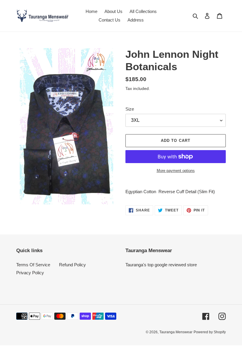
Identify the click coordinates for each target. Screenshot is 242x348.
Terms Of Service (33, 264)
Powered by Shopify (210, 332)
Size (129, 108)
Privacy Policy (30, 272)
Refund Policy (72, 264)
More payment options (176, 170)
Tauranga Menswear (175, 332)
